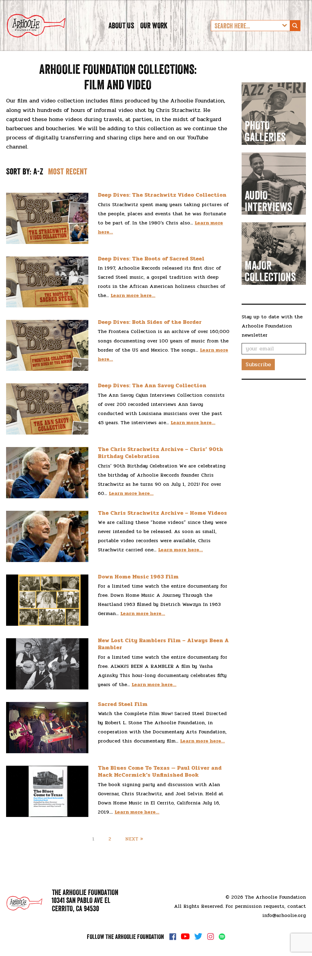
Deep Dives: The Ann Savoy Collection (152, 385)
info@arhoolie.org (284, 915)
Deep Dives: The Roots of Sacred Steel (151, 258)
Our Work (153, 25)
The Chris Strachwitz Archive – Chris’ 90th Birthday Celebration (160, 452)
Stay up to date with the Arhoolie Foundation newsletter (272, 326)
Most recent (67, 171)
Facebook (172, 936)
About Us (121, 25)
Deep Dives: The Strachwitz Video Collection (162, 195)
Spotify (222, 936)
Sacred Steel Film (122, 704)
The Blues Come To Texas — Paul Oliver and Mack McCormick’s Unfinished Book (160, 771)
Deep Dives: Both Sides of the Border (150, 322)
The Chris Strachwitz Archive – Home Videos (162, 513)
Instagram (210, 936)
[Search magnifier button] (295, 25)
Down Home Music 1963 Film (138, 576)
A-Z (38, 171)
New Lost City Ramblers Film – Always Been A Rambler (163, 644)
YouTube (185, 936)
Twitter (198, 936)
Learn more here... (133, 295)
